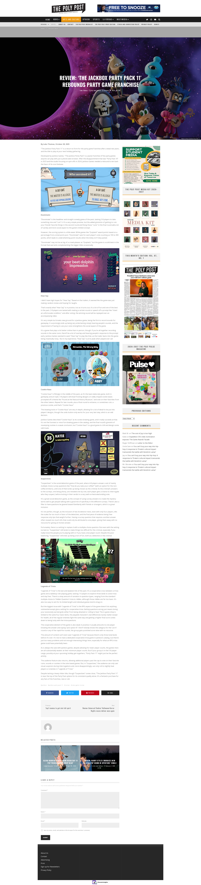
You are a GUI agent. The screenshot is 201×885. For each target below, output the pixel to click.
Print (43, 863)
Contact (70, 24)
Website (84, 821)
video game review (78, 685)
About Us (62, 24)
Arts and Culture (71, 19)
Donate (156, 24)
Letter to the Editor (145, 443)
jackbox (44, 685)
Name (43, 812)
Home (48, 19)
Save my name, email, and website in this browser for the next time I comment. (67, 830)
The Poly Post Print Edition (105, 24)
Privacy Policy (146, 24)
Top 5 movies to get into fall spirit (58, 707)
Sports (96, 19)
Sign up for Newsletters (50, 867)
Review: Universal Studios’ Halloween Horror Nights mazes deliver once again (98, 708)
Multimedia (122, 19)
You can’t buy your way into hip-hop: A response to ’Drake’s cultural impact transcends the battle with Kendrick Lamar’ (140, 449)
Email (43, 821)
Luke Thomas (84, 90)
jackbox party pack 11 (56, 685)
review (67, 685)
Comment (44, 790)
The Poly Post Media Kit (84, 24)
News (55, 19)
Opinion (86, 19)
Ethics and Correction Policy (128, 24)
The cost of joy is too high (141, 433)
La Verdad (107, 19)
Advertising (45, 860)
